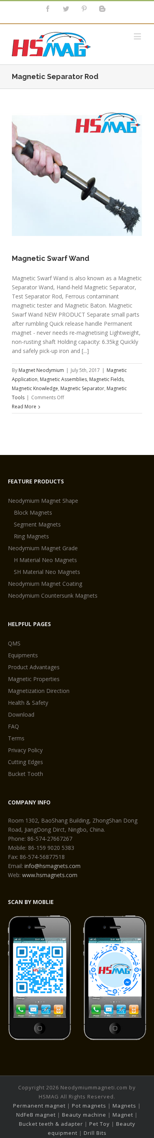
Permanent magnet (39, 1105)
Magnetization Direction (38, 691)
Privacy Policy (25, 750)
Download (21, 714)
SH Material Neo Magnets (47, 572)
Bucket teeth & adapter (51, 1123)
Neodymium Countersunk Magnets (53, 595)
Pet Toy (99, 1123)
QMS (14, 643)
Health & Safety (28, 702)
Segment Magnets (37, 524)
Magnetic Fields (106, 379)
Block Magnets (33, 512)
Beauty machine (84, 1114)
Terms (16, 738)
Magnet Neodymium (41, 370)
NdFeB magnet (36, 1114)
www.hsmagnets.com (49, 875)
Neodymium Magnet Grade (43, 548)
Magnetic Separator (82, 388)
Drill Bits (95, 1132)
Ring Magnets (31, 536)
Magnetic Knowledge (35, 388)
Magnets (124, 1105)
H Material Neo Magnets (45, 560)
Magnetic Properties (34, 679)
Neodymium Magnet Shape (43, 500)
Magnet (123, 1114)
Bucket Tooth (25, 774)
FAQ (13, 726)
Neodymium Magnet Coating (45, 583)
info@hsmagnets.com (52, 866)
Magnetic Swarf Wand (50, 258)
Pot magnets (89, 1105)
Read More (24, 406)
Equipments (23, 655)
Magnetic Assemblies (63, 379)
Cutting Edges (25, 762)
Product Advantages (34, 667)
